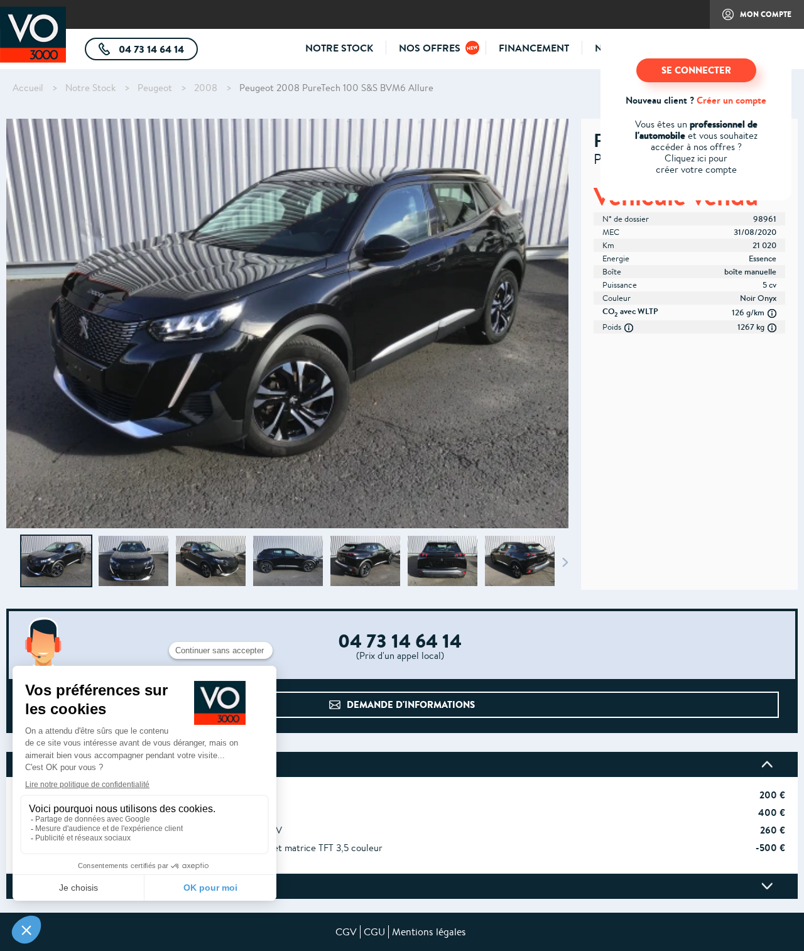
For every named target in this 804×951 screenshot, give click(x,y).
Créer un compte (731, 100)
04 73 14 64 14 (157, 51)
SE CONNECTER (696, 70)
